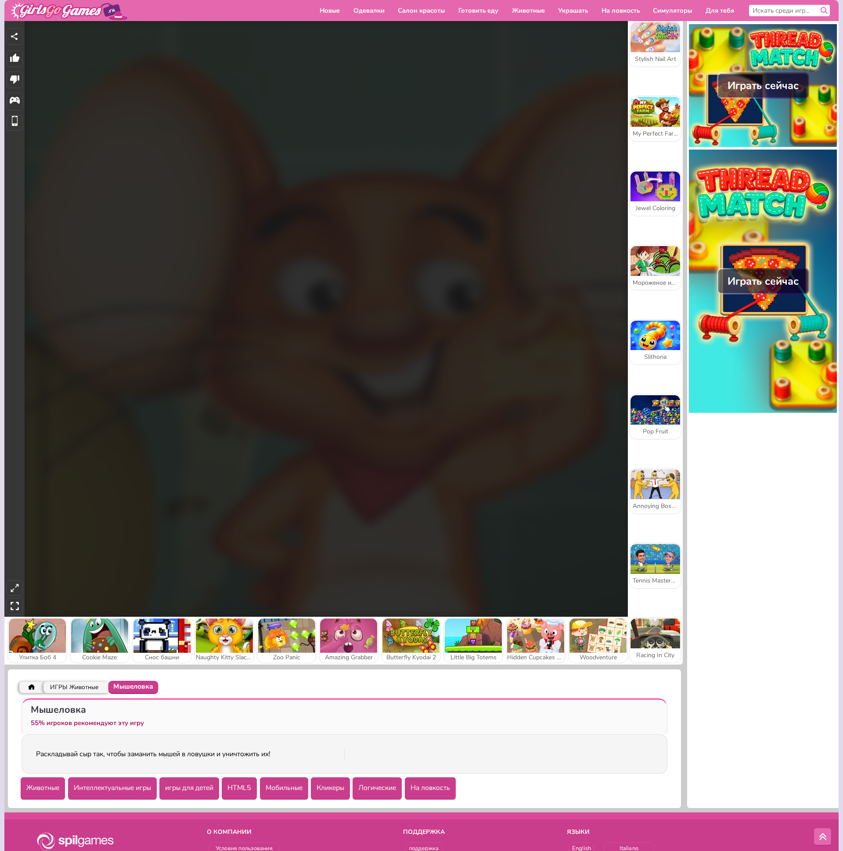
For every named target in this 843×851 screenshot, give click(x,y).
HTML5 (239, 788)
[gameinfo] (15, 102)
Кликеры (330, 788)
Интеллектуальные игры (112, 788)
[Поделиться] (14, 36)
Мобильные (284, 788)
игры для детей (189, 788)
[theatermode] (14, 588)
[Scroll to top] (823, 837)
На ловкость (430, 788)
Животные (42, 788)
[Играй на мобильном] (15, 123)
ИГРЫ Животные (74, 687)
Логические (377, 788)
